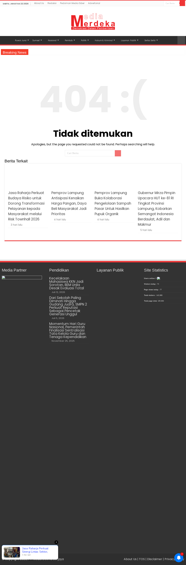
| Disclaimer (154, 559)
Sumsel (36, 40)
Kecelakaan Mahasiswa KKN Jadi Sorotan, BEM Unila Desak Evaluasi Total (66, 283)
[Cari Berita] (182, 3)
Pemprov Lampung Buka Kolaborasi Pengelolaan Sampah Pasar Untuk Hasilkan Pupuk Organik (113, 203)
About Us (39, 3)
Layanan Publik (128, 40)
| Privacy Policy (173, 559)
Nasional (52, 40)
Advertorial (94, 3)
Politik (83, 40)
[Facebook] (153, 3)
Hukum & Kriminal (104, 40)
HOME (5, 40)
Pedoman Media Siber (72, 3)
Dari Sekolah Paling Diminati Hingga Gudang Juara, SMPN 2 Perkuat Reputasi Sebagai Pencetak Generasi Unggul (68, 306)
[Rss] (150, 3)
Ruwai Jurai (21, 40)
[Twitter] (157, 3)
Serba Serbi (149, 40)
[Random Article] (181, 40)
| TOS (141, 559)
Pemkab (69, 40)
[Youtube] (160, 3)
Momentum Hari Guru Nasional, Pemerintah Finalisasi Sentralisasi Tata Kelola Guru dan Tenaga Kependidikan (67, 330)
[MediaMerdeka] (93, 20)
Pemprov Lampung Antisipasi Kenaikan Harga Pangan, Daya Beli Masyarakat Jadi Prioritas (68, 203)
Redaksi (52, 3)
